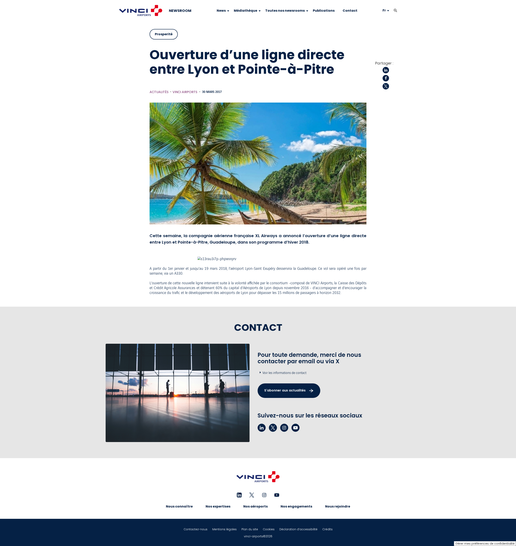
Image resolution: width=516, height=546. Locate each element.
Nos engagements (296, 506)
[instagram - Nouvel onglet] (284, 428)
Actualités (159, 92)
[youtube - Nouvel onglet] (295, 428)
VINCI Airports (185, 92)
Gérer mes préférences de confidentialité (485, 544)
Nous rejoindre (337, 506)
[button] (395, 10)
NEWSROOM (180, 11)
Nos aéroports (255, 506)
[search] (391, 10)
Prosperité (164, 34)
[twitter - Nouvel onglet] (273, 428)
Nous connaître (179, 506)
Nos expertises (218, 506)
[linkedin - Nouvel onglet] (262, 428)
